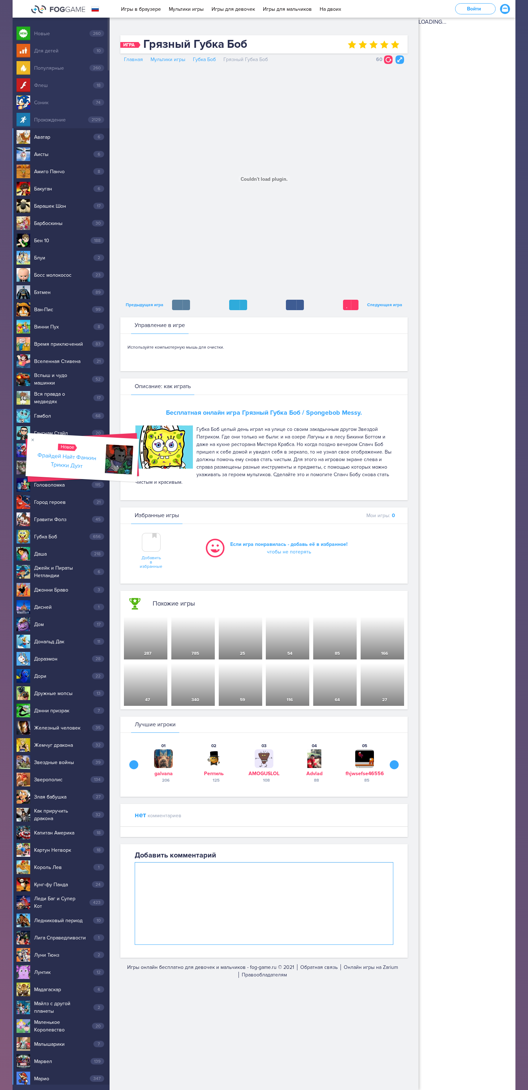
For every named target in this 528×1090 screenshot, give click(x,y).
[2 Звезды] (362, 44)
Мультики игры (186, 9)
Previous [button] (133, 764)
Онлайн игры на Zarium (371, 967)
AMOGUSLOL (264, 774)
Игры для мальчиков (287, 9)
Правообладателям (264, 975)
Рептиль (214, 774)
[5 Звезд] (395, 44)
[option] (163, 763)
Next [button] (394, 764)
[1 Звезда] (352, 44)
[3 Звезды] (373, 44)
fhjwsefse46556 (365, 774)
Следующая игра (385, 305)
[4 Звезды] (384, 44)
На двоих (330, 9)
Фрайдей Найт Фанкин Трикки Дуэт (67, 460)
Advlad (314, 774)
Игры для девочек (233, 9)
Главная (133, 59)
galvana (163, 774)
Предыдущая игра (143, 305)
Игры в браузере (141, 9)
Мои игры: (380, 515)
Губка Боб (204, 59)
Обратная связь (319, 967)
